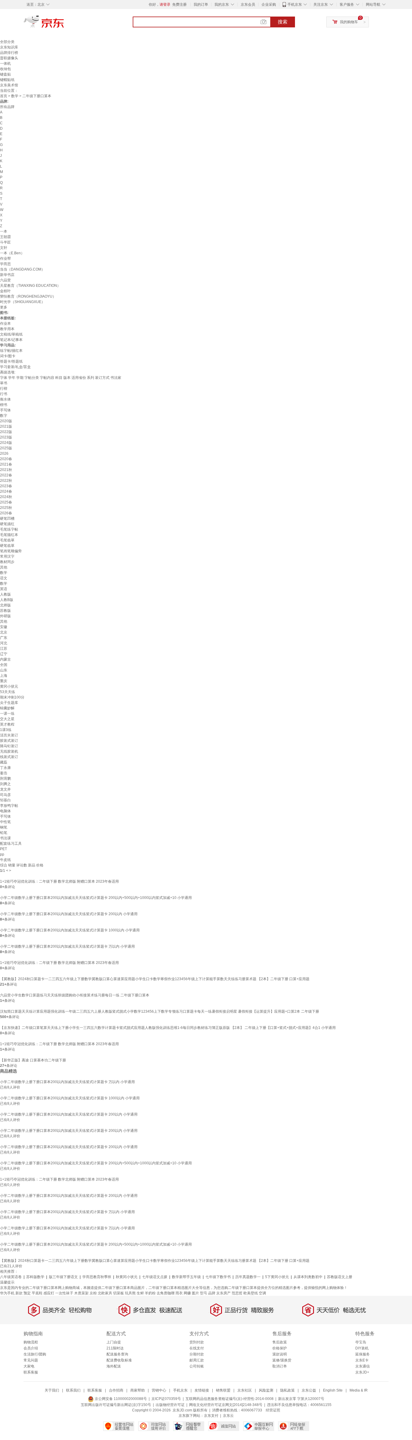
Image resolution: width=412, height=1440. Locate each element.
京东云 (228, 1416)
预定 (27, 1293)
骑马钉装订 (9, 746)
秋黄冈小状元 (127, 1277)
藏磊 (3, 762)
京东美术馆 (9, 85)
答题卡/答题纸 (11, 361)
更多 (3, 307)
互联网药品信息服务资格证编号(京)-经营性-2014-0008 (229, 1399)
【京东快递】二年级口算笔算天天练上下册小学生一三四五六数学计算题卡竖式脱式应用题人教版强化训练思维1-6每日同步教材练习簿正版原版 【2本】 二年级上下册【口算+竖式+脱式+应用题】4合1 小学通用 (168, 1028)
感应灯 (48, 1293)
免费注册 (179, 4)
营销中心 (159, 1390)
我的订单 (201, 4)
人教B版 (6, 600)
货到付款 (196, 1342)
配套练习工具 (11, 843)
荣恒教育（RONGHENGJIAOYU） (28, 296)
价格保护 (279, 1348)
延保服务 (362, 1354)
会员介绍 (31, 1348)
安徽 (3, 627)
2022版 (6, 432)
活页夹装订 (9, 735)
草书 (3, 383)
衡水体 (5, 399)
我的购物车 (349, 22)
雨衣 (179, 1293)
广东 (3, 638)
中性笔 (5, 822)
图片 (195, 1293)
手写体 (5, 410)
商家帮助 (137, 1390)
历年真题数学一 (248, 1277)
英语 (3, 589)
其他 (3, 567)
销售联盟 (223, 1390)
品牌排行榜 (9, 53)
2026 (4, 453)
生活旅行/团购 (35, 1354)
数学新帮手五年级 (186, 1277)
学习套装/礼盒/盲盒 (15, 367)
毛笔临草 (7, 540)
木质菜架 (81, 1293)
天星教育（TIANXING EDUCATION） (30, 285)
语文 (3, 578)
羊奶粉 (150, 1293)
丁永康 (5, 768)
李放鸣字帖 (9, 806)
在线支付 (196, 1348)
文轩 (3, 248)
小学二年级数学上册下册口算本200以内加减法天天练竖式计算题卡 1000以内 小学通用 (70, 930)
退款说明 (279, 1354)
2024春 (6, 491)
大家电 (29, 1366)
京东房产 (223, 1293)
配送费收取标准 (119, 1360)
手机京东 (294, 4)
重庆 (3, 681)
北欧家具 (105, 1293)
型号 (203, 1293)
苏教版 (5, 611)
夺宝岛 (360, 1342)
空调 (262, 1293)
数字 (3, 415)
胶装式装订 (9, 741)
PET (3, 849)
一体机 (5, 63)
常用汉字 (7, 556)
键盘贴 (5, 74)
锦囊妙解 (7, 708)
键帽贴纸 (7, 80)
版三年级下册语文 (63, 1277)
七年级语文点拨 (154, 1277)
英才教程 (7, 724)
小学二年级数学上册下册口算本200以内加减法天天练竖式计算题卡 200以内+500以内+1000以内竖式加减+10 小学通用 (96, 898)
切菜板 (118, 1293)
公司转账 (196, 1366)
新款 (19, 1293)
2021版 (6, 426)
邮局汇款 (196, 1360)
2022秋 (6, 480)
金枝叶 (5, 291)
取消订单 (279, 1366)
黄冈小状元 (9, 686)
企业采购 (268, 4)
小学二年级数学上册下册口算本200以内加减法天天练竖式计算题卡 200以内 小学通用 (69, 914)
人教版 (5, 594)
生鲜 (140, 1293)
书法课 (5, 838)
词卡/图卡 (7, 356)
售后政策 (279, 1342)
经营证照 (273, 1410)
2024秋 (6, 497)
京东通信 (362, 1366)
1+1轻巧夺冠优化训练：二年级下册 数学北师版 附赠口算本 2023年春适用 (59, 881)
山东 (3, 670)
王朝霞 (5, 237)
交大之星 (7, 719)
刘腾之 (5, 784)
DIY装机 (362, 1348)
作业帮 (5, 258)
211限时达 (115, 1348)
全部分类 (7, 42)
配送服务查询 (117, 1354)
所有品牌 (7, 107)
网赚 (187, 1293)
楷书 (3, 405)
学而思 (5, 264)
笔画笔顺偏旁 (11, 551)
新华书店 (7, 275)
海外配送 (113, 1366)
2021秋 (6, 470)
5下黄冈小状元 (277, 1277)
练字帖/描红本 (11, 350)
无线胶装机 (9, 751)
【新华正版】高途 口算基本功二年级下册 (33, 1060)
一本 (3, 231)
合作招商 (116, 1390)
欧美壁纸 (250, 1293)
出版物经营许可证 (170, 1405)
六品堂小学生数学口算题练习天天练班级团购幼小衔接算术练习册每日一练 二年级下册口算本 (74, 995)
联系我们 (73, 1390)
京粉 (93, 1293)
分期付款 (196, 1354)
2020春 (6, 459)
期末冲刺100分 (12, 697)
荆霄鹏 (5, 778)
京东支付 (211, 1416)
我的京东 (221, 4)
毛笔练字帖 (9, 529)
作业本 (5, 323)
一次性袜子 (64, 1293)
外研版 (5, 616)
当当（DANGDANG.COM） (22, 269)
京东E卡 (362, 1360)
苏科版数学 (35, 1277)
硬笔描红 (7, 524)
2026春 (6, 513)
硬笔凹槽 (7, 518)
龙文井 (5, 789)
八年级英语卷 (11, 1277)
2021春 (6, 464)
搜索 (282, 21)
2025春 (6, 502)
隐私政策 (287, 1390)
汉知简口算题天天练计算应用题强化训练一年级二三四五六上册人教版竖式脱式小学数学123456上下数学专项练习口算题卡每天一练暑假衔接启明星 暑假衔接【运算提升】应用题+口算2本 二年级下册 (159, 1011)
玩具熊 (130, 1293)
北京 (3, 632)
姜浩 (3, 773)
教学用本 (7, 329)
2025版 (6, 448)
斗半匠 (5, 242)
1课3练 (5, 730)
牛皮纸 (5, 860)
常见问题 (31, 1360)
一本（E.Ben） (12, 253)
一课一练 (7, 713)
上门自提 (113, 1342)
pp (2, 854)
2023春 (6, 486)
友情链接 (202, 1390)
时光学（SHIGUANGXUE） (22, 302)
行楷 (3, 388)
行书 (3, 394)
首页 (3, 96)
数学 (14, 96)
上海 (3, 676)
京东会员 (248, 4)
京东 (64, 24)
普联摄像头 (9, 58)
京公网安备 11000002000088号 (120, 1399)
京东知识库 (9, 47)
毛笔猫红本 (9, 535)
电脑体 (5, 811)
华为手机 (7, 1293)
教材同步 (7, 562)
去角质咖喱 (166, 1293)
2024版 (6, 443)
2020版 (6, 421)
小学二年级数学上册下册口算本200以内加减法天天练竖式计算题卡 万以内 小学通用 (67, 946)
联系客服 (31, 1372)
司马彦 (5, 795)
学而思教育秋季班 (96, 1277)
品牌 (211, 1293)
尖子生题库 (9, 703)
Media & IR (359, 1390)
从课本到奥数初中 (307, 1277)
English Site (333, 1390)
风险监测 (266, 1390)
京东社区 (244, 1390)
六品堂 (5, 280)
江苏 (3, 648)
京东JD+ (362, 1372)
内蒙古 (5, 659)
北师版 (5, 605)
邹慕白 (5, 800)
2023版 (6, 437)
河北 (3, 643)
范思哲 (237, 1293)
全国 (3, 665)
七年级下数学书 (218, 1277)
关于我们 (52, 1390)
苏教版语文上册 (339, 1277)
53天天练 (7, 692)
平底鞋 (37, 1293)
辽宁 (3, 654)
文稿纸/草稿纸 (11, 334)
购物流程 (31, 1342)
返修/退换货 (281, 1360)
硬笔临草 (7, 545)
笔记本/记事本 (11, 340)
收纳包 (5, 69)
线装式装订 (9, 757)
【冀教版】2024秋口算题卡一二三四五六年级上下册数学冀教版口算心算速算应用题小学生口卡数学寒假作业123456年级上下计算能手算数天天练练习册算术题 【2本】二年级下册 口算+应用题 (154, 979)
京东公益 (309, 1390)
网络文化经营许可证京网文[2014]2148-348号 (225, 1405)
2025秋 (6, 508)
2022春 (6, 475)
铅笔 (3, 833)
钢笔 (3, 827)
